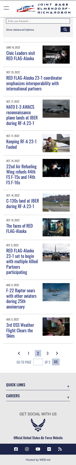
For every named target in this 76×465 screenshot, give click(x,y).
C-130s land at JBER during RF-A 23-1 (22, 203)
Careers (13, 396)
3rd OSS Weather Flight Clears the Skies (20, 330)
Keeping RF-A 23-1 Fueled (21, 144)
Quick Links (15, 385)
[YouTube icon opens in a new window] (38, 449)
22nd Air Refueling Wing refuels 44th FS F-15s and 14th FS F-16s (21, 174)
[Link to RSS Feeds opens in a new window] (60, 449)
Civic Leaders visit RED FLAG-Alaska (20, 55)
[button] (6, 8)
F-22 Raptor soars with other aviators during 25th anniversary (21, 298)
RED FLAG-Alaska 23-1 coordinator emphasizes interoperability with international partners (34, 83)
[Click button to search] (65, 29)
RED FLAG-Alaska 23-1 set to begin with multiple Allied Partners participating (22, 261)
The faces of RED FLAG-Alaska (19, 228)
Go (56, 361)
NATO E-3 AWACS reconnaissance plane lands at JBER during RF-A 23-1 (22, 114)
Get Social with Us (38, 414)
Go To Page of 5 (33, 362)
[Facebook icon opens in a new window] (16, 449)
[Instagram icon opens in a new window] (27, 449)
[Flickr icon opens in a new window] (49, 449)
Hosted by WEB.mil (38, 459)
